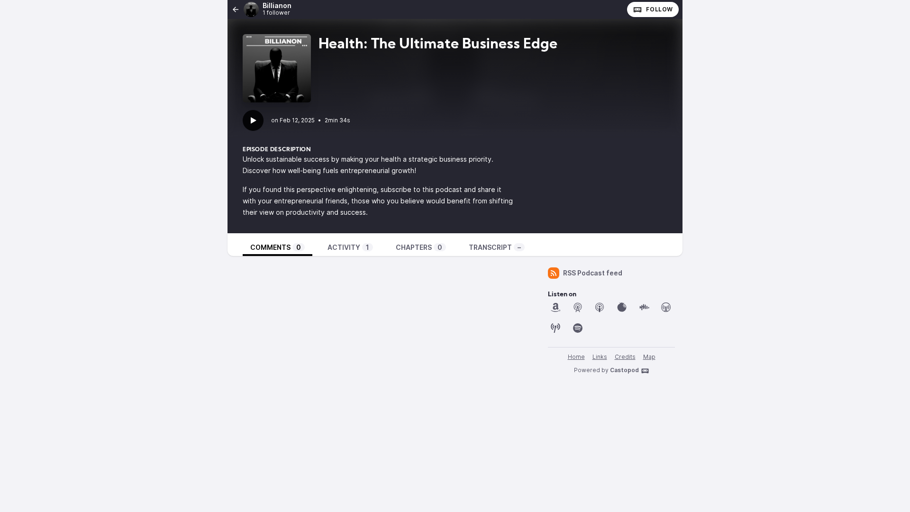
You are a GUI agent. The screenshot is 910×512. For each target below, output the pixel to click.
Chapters (419, 247)
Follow (659, 9)
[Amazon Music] (555, 307)
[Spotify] (577, 328)
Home (576, 356)
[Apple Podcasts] (599, 307)
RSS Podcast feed (592, 273)
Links (599, 356)
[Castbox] (644, 307)
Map (649, 356)
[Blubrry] (621, 307)
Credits (625, 356)
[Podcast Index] (555, 328)
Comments (275, 247)
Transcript (495, 247)
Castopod (624, 370)
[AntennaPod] (577, 307)
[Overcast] (665, 307)
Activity (348, 247)
